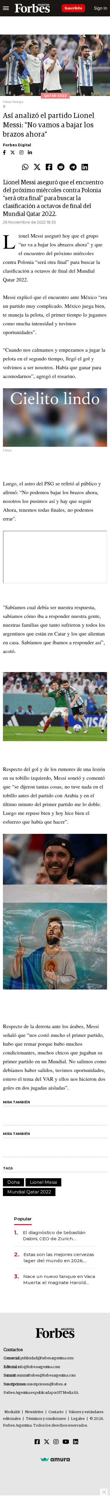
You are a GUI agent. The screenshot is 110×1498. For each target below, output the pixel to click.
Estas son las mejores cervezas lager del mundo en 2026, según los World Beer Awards (58, 1258)
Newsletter (34, 1412)
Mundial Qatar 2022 (29, 1192)
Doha (13, 1182)
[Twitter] (37, 167)
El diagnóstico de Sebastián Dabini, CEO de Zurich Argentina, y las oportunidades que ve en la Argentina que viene (58, 1236)
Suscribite (73, 8)
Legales (78, 1419)
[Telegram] (73, 167)
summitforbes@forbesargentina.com (46, 1375)
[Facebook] (49, 167)
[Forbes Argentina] (32, 8)
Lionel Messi (43, 1182)
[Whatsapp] (25, 167)
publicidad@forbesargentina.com (47, 1358)
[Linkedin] (85, 167)
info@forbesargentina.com (39, 1367)
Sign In (100, 8)
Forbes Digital (17, 145)
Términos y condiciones (46, 1419)
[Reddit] (61, 167)
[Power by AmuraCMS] (55, 1459)
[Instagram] (56, 1442)
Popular (23, 1219)
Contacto (56, 1412)
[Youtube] (65, 1442)
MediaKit (12, 1412)
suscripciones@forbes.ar (47, 1384)
